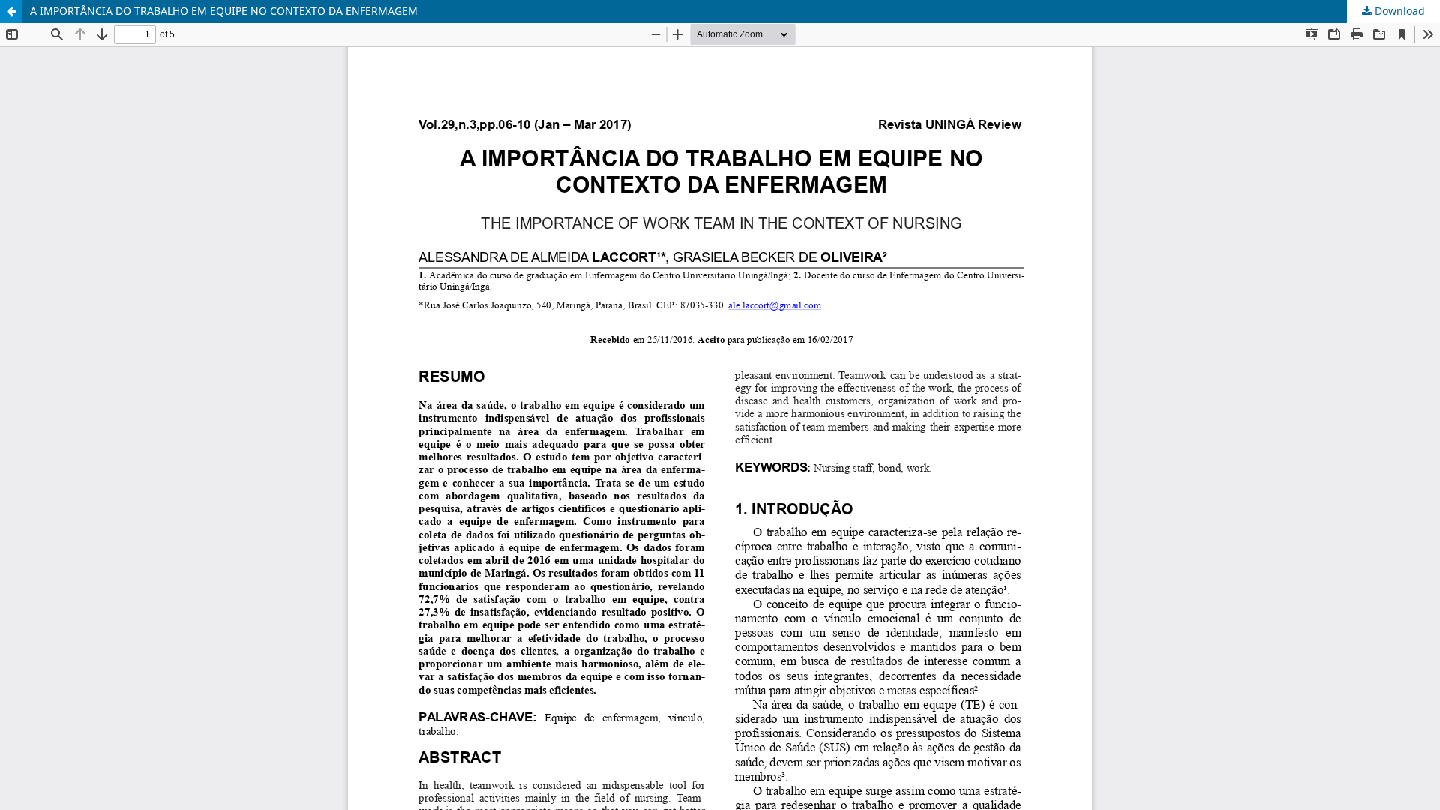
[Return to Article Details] (11, 11)
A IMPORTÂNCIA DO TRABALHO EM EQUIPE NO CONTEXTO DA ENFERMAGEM (224, 11)
